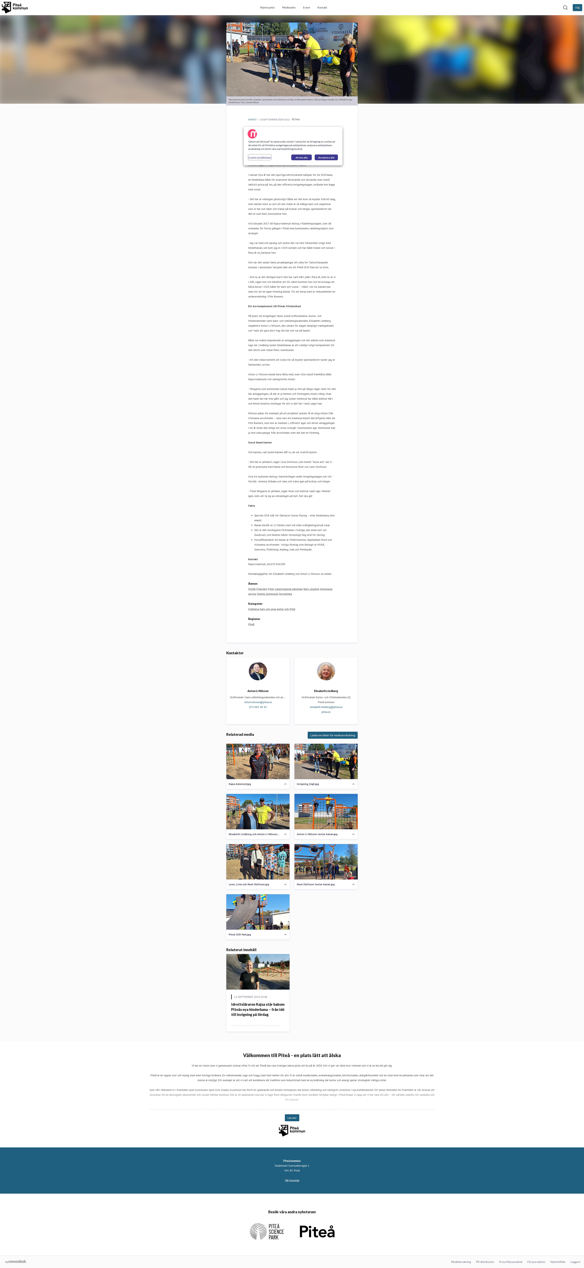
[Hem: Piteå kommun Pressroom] (15, 7)
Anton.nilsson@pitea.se (258, 702)
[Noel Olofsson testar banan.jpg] (326, 861)
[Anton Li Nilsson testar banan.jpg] (326, 811)
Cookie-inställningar (259, 157)
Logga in (575, 1261)
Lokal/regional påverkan (289, 589)
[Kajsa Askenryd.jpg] (258, 761)
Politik (251, 589)
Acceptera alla (326, 157)
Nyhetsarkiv (267, 7)
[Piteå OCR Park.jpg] (258, 912)
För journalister (536, 1261)
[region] (293, 146)
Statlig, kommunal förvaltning (274, 594)
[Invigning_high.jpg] (326, 761)
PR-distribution (485, 1261)
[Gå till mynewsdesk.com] (16, 1261)
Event (306, 7)
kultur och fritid (286, 609)
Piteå (251, 624)
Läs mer (292, 1117)
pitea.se (326, 712)
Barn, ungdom (311, 589)
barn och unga (268, 609)
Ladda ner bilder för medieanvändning (332, 735)
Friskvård (261, 589)
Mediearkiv (289, 7)
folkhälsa (253, 609)
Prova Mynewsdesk (510, 1261)
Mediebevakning (461, 1261)
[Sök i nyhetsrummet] (565, 7)
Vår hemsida (292, 1180)
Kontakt (322, 7)
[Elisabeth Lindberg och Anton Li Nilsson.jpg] (258, 811)
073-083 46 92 (258, 707)
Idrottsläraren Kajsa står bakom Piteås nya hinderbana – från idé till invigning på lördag (258, 1009)
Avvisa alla (302, 157)
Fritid (271, 589)
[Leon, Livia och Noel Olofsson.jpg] (258, 861)
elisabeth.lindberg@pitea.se (326, 707)
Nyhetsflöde (557, 1261)
